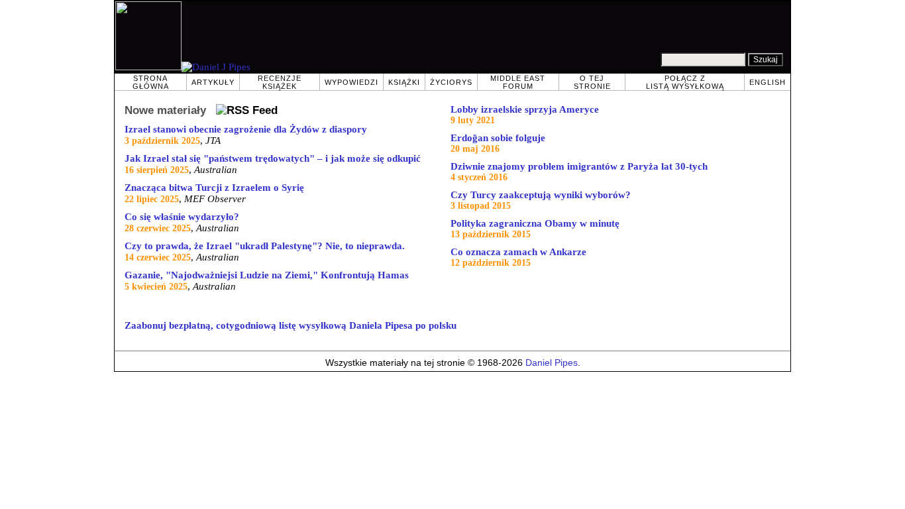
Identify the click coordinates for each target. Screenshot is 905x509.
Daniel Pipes (551, 363)
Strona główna (151, 82)
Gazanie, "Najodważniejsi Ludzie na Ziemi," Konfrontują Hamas (267, 275)
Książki (404, 82)
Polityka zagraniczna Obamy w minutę (535, 223)
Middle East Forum (517, 82)
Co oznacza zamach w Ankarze (518, 252)
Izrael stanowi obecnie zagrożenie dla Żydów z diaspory (246, 129)
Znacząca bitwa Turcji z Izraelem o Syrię (214, 187)
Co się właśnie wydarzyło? (182, 216)
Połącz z (685, 82)
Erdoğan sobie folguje (498, 138)
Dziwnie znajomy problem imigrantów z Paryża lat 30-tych (579, 166)
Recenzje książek (279, 82)
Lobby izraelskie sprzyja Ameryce (525, 109)
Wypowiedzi (351, 82)
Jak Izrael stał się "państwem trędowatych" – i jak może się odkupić (273, 158)
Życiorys (451, 82)
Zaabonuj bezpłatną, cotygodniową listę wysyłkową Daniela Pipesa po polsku (290, 325)
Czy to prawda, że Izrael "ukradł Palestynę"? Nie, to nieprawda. (265, 246)
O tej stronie (592, 82)
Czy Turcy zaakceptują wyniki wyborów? (541, 195)
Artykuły (213, 82)
